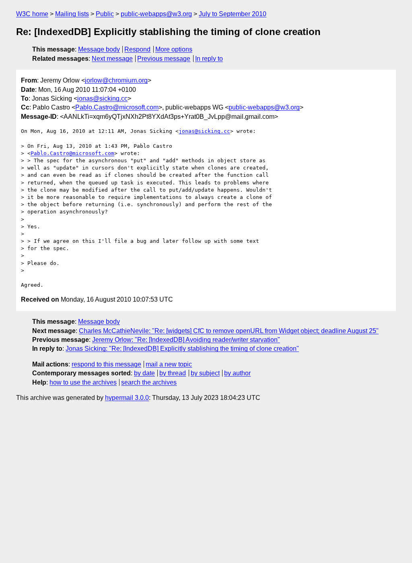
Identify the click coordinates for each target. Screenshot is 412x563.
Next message (112, 58)
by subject (205, 373)
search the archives (149, 382)
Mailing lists (72, 13)
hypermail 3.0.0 (127, 397)
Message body (99, 49)
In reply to (209, 58)
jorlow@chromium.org (116, 80)
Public (105, 13)
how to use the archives (83, 382)
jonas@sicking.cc (102, 98)
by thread (172, 373)
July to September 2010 (232, 13)
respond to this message (106, 364)
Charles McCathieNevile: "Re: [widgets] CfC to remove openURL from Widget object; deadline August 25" (229, 330)
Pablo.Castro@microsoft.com (117, 107)
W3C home (32, 13)
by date (144, 373)
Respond (137, 49)
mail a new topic (169, 364)
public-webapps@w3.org (156, 13)
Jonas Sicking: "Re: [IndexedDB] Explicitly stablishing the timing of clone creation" (182, 348)
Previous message (163, 58)
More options (173, 49)
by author (237, 373)
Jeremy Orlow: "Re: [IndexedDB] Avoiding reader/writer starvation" (186, 339)
